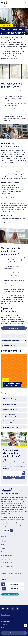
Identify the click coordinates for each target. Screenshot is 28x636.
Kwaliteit (3, 627)
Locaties (4, 548)
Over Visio (6, 530)
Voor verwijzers (6, 559)
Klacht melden (6, 570)
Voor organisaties (7, 555)
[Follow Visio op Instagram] (12, 608)
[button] (14, 399)
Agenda (3, 544)
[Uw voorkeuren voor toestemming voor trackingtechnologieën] (25, 625)
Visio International (7, 566)
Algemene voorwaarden (7, 618)
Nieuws (3, 541)
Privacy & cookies (5, 615)
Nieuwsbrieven (6, 552)
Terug (3, 6)
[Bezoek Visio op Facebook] (3, 608)
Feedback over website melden (11, 573)
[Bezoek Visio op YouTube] (7, 608)
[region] (14, 371)
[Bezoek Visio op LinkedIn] (17, 608)
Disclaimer (4, 624)
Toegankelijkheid (5, 621)
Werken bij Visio (6, 562)
